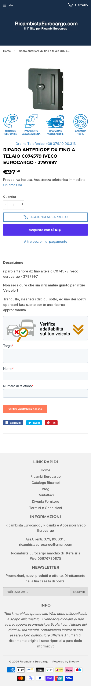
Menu (12, 5)
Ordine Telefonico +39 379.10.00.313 (45, 144)
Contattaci (45, 495)
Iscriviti (79, 591)
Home (7, 51)
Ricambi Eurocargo (45, 476)
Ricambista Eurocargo (34, 661)
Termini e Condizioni (45, 508)
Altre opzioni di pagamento (45, 241)
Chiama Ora (12, 185)
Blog (45, 489)
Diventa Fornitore (45, 501)
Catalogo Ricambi (46, 482)
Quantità (9, 197)
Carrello (81, 5)
